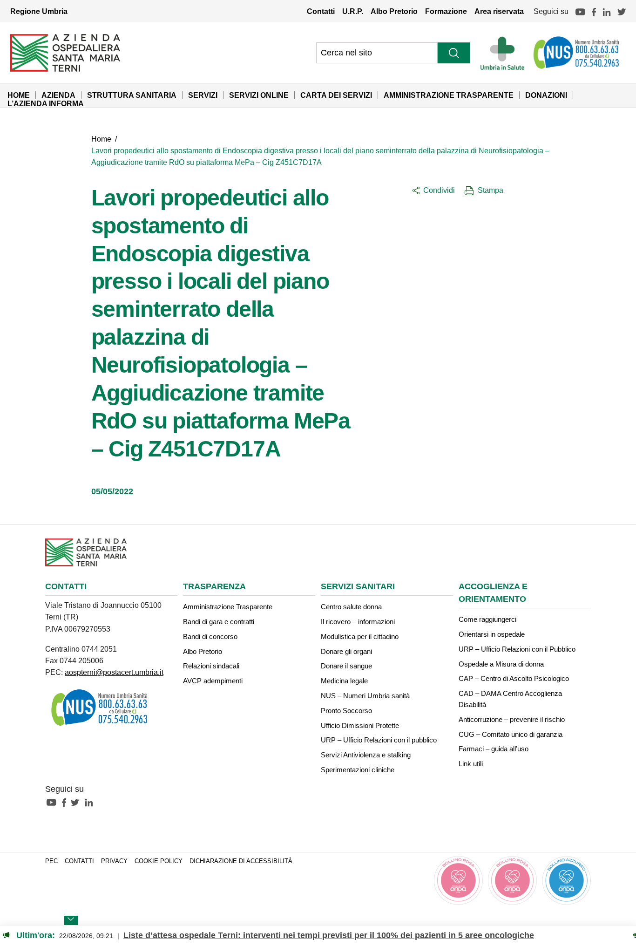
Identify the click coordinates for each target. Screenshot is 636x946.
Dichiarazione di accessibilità (240, 861)
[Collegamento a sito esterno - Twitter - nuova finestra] (77, 802)
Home (18, 95)
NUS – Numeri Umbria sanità (365, 696)
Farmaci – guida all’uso (493, 749)
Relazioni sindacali (211, 666)
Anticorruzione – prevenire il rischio (512, 719)
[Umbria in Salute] (505, 53)
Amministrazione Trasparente (449, 95)
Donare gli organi (346, 651)
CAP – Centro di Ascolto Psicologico (514, 678)
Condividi (439, 190)
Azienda (58, 95)
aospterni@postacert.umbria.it (114, 672)
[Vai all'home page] (65, 52)
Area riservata (499, 11)
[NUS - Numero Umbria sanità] (577, 52)
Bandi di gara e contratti (218, 622)
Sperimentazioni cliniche (357, 770)
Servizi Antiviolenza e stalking (366, 755)
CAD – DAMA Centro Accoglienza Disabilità (510, 698)
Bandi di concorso (210, 636)
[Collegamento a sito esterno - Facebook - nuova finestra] (66, 802)
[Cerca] (454, 52)
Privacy (114, 861)
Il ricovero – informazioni (358, 622)
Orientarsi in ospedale (492, 634)
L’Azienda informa (45, 103)
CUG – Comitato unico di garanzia (510, 734)
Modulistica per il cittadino (360, 636)
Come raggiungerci (487, 619)
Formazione (446, 11)
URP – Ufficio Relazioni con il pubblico (379, 740)
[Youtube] (580, 11)
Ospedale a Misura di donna (501, 664)
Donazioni (546, 95)
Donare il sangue (346, 666)
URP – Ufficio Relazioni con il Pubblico (517, 649)
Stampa (490, 190)
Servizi (202, 95)
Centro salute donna (351, 607)
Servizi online (259, 95)
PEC (51, 861)
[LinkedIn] (607, 11)
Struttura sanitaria (131, 95)
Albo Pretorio (394, 11)
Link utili (471, 764)
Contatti (321, 11)
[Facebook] (594, 11)
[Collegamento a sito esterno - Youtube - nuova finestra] (53, 802)
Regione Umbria (39, 11)
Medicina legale (344, 681)
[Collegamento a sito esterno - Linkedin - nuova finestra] (91, 802)
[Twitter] (621, 11)
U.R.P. (352, 11)
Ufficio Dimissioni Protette (360, 725)
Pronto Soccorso (346, 711)
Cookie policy (159, 861)
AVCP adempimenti (213, 681)
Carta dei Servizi (336, 95)
